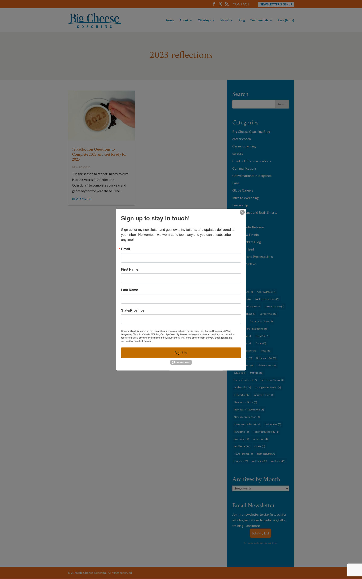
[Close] (242, 212)
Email (125, 248)
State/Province (132, 310)
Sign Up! (181, 352)
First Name (129, 269)
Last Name (129, 289)
